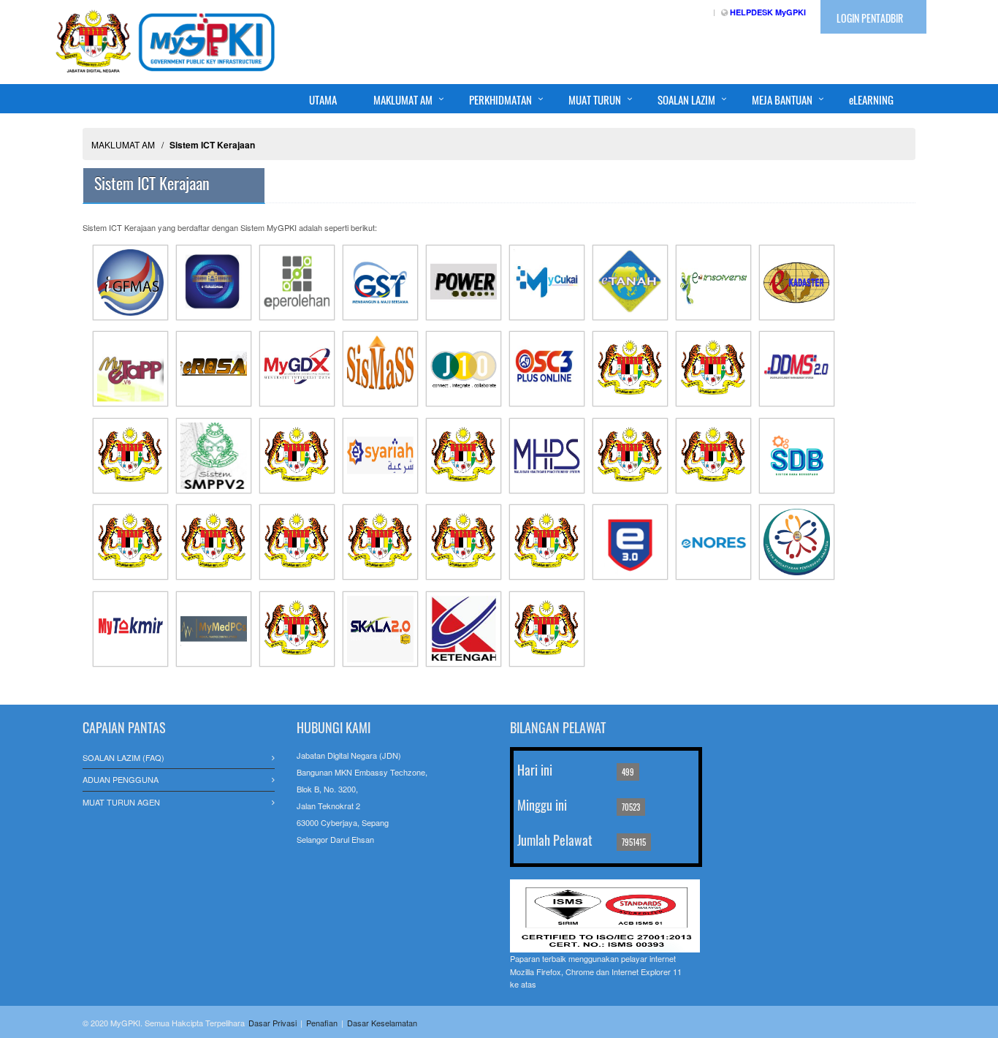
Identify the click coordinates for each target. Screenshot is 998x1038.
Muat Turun (594, 99)
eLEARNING (871, 99)
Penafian (322, 1022)
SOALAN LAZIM (686, 99)
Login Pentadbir (870, 18)
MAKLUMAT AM (403, 99)
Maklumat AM (123, 144)
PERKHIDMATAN (500, 99)
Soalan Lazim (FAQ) (123, 757)
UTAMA (323, 99)
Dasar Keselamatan (382, 1022)
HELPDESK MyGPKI (768, 12)
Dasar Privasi (272, 1022)
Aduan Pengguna (121, 779)
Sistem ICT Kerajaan (212, 144)
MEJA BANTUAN (782, 99)
